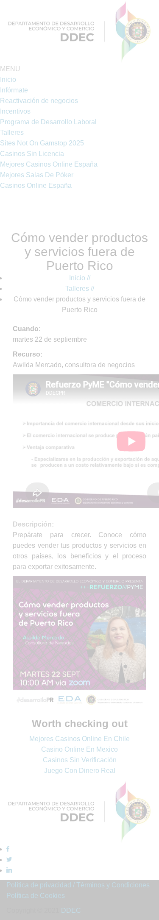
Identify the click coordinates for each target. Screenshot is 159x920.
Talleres (79, 288)
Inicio (79, 278)
